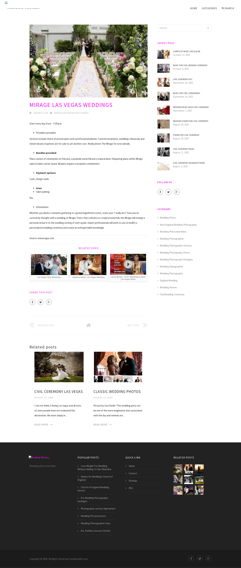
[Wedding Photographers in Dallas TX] (199, 490)
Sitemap (133, 480)
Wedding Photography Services (176, 245)
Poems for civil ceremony (186, 135)
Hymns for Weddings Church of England (95, 478)
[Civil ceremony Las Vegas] (59, 366)
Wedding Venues (168, 287)
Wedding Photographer (172, 238)
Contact (133, 473)
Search (229, 8)
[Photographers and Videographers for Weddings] (188, 479)
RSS (131, 488)
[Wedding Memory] (22, 5)
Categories (209, 8)
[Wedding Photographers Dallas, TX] (188, 490)
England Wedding (169, 280)
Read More (41, 424)
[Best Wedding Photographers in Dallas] (177, 479)
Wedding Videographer (171, 266)
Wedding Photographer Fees (95, 523)
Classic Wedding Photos (117, 391)
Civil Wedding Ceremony (172, 294)
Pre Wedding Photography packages (93, 499)
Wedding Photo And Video (173, 231)
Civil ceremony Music (183, 149)
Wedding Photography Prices (175, 252)
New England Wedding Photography (71, 113)
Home (193, 8)
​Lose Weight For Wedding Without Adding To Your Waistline (94, 467)
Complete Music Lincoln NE (186, 51)
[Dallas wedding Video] (199, 479)
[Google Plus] (49, 302)
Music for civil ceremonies (186, 93)
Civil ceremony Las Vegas (58, 391)
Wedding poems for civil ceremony (190, 121)
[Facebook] (32, 302)
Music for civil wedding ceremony (190, 65)
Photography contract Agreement (98, 508)
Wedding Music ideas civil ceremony (191, 107)
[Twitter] (40, 302)
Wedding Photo (168, 217)
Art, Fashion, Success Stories (95, 530)
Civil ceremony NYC (182, 79)
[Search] (208, 28)
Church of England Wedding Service (93, 489)
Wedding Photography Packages (176, 259)
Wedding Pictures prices (93, 515)
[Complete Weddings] (177, 490)
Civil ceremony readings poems (189, 163)
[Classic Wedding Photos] (118, 366)
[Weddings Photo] (199, 468)
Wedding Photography (171, 273)
